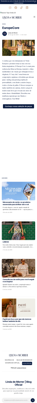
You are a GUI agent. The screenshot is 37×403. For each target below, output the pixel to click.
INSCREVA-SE (9, 360)
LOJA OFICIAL (27, 363)
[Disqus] (18, 130)
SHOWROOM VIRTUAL (12, 363)
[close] (34, 2)
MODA (4, 24)
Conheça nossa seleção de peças (18, 106)
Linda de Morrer (13, 33)
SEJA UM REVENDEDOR (24, 360)
